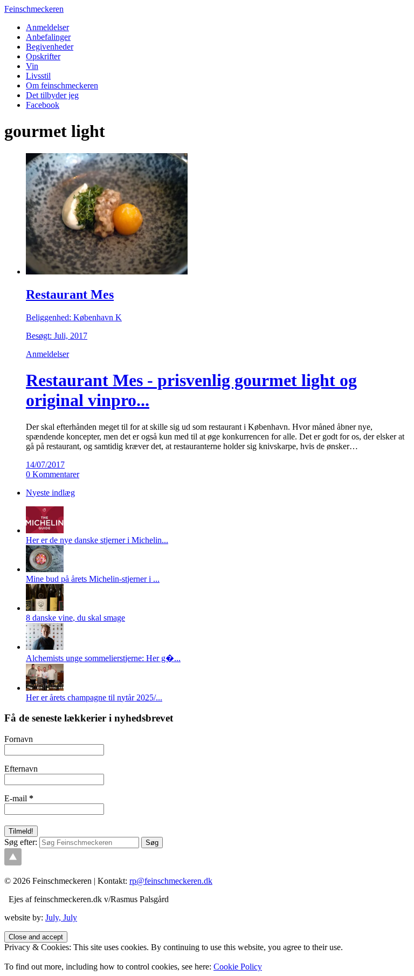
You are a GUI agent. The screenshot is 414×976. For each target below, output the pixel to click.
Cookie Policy (237, 966)
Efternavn (21, 768)
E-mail (18, 798)
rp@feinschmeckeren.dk (170, 880)
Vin (32, 66)
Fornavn (18, 739)
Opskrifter (43, 56)
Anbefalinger (48, 37)
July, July (61, 917)
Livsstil (38, 75)
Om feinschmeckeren (62, 85)
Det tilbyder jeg (52, 95)
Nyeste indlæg (50, 492)
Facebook (42, 104)
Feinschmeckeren (34, 8)
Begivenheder (49, 46)
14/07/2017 (45, 464)
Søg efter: (20, 842)
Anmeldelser (47, 27)
